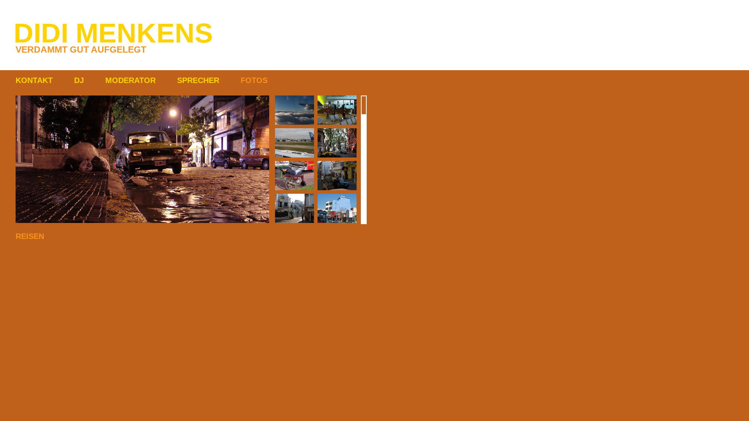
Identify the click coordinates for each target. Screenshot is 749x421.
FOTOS (254, 80)
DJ (79, 80)
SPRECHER (198, 80)
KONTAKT (34, 80)
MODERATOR (130, 80)
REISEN (30, 236)
